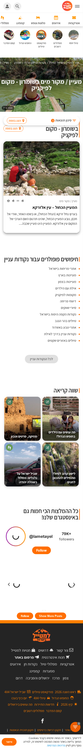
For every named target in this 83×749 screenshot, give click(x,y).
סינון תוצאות (62, 120)
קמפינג (34, 671)
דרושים (43, 650)
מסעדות (49, 671)
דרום (19, 678)
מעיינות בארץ (67, 275)
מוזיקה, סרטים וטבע (24, 436)
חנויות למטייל (20, 650)
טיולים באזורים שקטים (62, 340)
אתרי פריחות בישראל (62, 268)
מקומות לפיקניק (65, 295)
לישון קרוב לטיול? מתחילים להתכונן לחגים (64, 477)
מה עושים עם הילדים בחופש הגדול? (62, 434)
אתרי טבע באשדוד (64, 327)
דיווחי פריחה (68, 301)
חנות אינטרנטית (53, 657)
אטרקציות (67, 664)
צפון (66, 678)
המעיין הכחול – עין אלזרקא (54, 207)
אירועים (15, 664)
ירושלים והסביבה (37, 678)
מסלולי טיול (48, 664)
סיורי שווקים (68, 308)
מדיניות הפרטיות (56, 745)
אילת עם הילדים (65, 288)
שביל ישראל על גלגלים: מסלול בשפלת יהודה (27, 477)
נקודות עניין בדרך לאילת (60, 334)
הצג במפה (15, 121)
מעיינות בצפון (67, 281)
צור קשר (62, 650)
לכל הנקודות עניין (41, 359)
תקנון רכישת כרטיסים (49, 730)
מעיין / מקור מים (68, 201)
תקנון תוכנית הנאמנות (21, 730)
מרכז (56, 678)
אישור (9, 742)
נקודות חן (30, 664)
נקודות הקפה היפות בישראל (58, 314)
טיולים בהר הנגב (65, 321)
